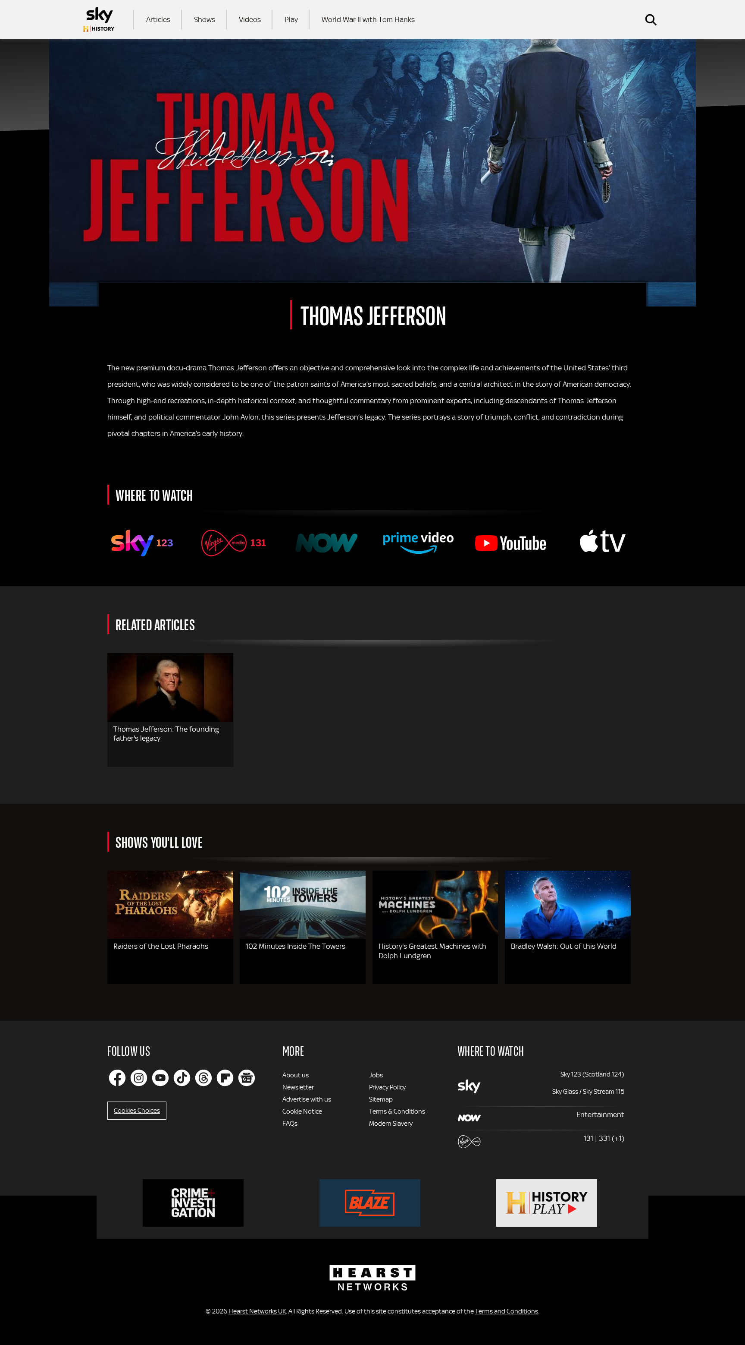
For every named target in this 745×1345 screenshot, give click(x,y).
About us (295, 1075)
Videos (250, 19)
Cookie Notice (302, 1111)
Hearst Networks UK (257, 1311)
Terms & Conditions (397, 1111)
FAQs (289, 1123)
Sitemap (381, 1099)
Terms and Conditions (506, 1311)
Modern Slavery (391, 1123)
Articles (158, 19)
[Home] (98, 19)
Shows (204, 19)
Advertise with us (306, 1099)
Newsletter (298, 1087)
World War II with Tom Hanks (368, 19)
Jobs (376, 1075)
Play (291, 19)
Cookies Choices (137, 1111)
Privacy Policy (387, 1087)
